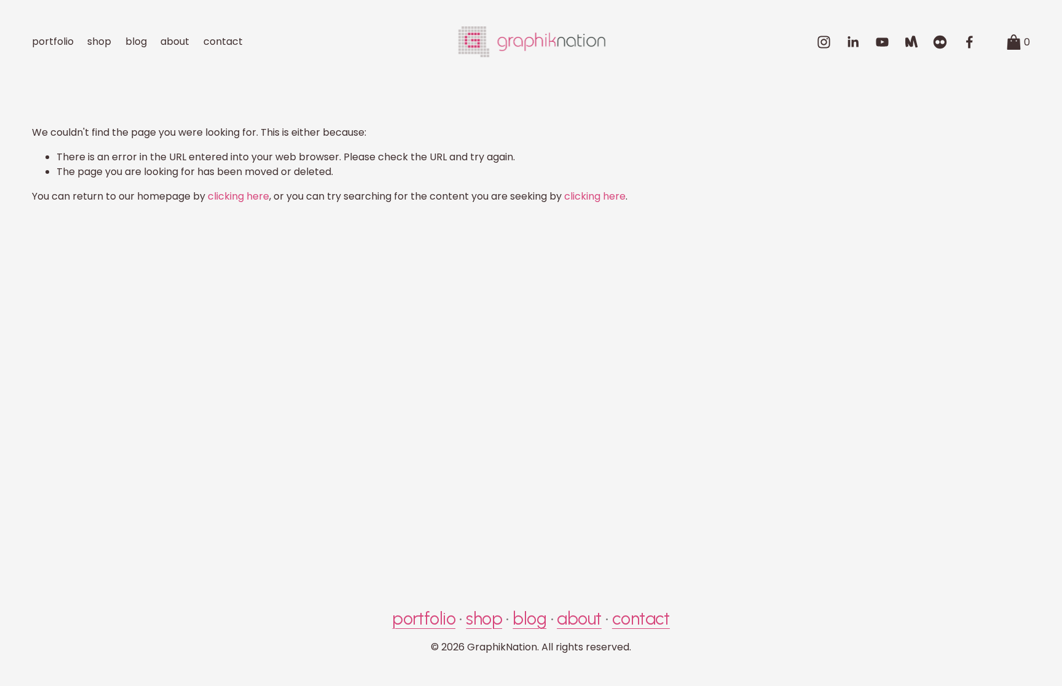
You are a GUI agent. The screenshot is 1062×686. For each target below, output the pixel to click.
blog (136, 41)
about (174, 41)
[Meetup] (911, 42)
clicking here (238, 196)
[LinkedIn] (852, 42)
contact (223, 41)
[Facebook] (969, 42)
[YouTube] (882, 42)
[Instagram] (824, 42)
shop (99, 41)
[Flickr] (940, 42)
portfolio (53, 41)
